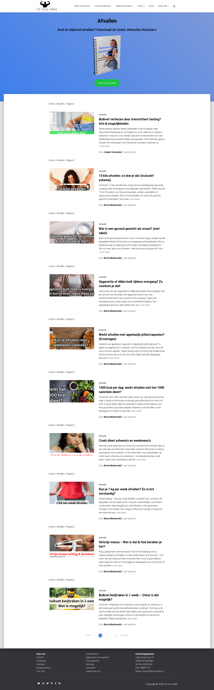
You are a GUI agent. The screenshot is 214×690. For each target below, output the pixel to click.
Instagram (43, 684)
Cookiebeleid (92, 654)
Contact (40, 657)
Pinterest (52, 684)
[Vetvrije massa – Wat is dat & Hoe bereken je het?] (72, 549)
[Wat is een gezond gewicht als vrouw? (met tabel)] (72, 236)
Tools (140, 6)
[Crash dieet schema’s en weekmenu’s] (72, 448)
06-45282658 (145, 664)
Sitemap (90, 664)
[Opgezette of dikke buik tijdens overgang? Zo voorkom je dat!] (72, 289)
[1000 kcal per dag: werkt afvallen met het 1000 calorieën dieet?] (72, 395)
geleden (129, 152)
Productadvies (103, 6)
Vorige (88, 635)
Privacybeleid (92, 660)
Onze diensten (82, 6)
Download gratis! (107, 83)
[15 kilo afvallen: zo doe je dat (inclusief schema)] (72, 183)
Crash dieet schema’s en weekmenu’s (125, 440)
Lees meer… (105, 146)
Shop (151, 6)
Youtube (38, 684)
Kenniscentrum (124, 6)
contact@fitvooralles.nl (153, 671)
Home (51, 103)
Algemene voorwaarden (97, 657)
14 (116, 635)
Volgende (124, 635)
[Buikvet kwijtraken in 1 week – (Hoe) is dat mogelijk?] (72, 602)
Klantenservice (93, 671)
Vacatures (41, 660)
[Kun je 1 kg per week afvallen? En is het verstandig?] (72, 496)
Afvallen (60, 103)
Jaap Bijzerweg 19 (144, 657)
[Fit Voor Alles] (47, 6)
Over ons (163, 6)
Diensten (40, 664)
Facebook (55, 684)
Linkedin (59, 684)
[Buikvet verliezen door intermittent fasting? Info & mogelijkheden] (72, 127)
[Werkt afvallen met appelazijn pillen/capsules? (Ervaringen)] (72, 342)
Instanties (90, 667)
